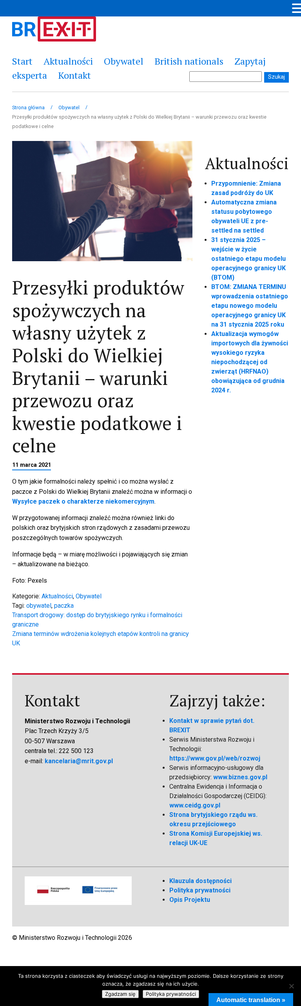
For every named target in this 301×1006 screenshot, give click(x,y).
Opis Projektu (189, 899)
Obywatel (123, 61)
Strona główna (28, 107)
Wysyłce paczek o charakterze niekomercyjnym (83, 501)
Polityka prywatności (199, 890)
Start (22, 61)
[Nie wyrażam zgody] (291, 986)
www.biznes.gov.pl (240, 777)
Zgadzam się (120, 994)
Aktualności (68, 61)
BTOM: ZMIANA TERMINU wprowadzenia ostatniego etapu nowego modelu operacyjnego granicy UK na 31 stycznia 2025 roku (249, 305)
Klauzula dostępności (200, 881)
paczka (64, 605)
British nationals (188, 61)
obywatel (38, 605)
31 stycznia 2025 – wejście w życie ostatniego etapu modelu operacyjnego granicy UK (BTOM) (248, 258)
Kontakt (74, 75)
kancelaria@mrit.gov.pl (79, 761)
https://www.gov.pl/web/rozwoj (214, 758)
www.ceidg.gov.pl (194, 805)
